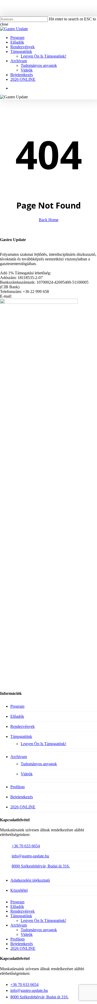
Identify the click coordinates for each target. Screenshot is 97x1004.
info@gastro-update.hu (30, 856)
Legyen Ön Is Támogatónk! (43, 744)
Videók (27, 774)
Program (17, 706)
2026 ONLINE (22, 807)
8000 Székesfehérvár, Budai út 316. (41, 866)
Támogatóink (21, 736)
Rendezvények (22, 726)
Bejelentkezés (21, 797)
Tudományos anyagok (39, 764)
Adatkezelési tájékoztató (30, 880)
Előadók (17, 716)
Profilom (17, 787)
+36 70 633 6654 (26, 846)
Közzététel (19, 890)
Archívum (18, 756)
